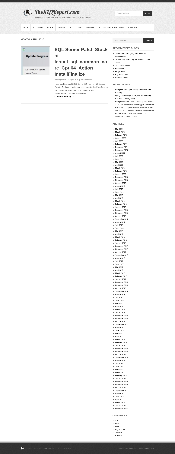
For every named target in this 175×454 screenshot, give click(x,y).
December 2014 (121, 348)
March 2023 (120, 132)
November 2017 (121, 249)
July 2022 (119, 141)
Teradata (61, 27)
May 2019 (119, 195)
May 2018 (119, 231)
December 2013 (121, 381)
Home (25, 27)
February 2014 (121, 375)
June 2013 (119, 396)
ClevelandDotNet (122, 77)
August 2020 (120, 153)
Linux (79, 27)
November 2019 (121, 180)
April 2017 (119, 270)
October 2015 (120, 321)
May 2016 (119, 303)
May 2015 (119, 333)
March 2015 (120, 339)
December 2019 (121, 177)
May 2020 (119, 162)
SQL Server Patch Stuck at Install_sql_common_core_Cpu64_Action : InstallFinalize (81, 62)
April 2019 (119, 198)
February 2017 (121, 276)
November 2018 (121, 213)
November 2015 (121, 318)
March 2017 (120, 273)
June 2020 (119, 159)
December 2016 (121, 282)
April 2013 (119, 399)
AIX (71, 27)
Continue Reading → (64, 96)
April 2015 (119, 336)
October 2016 (120, 288)
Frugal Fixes (120, 71)
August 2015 (120, 327)
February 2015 (121, 342)
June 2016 (119, 300)
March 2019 (120, 201)
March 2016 (120, 309)
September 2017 (121, 255)
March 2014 (120, 372)
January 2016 (120, 312)
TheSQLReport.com (57, 12)
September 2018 (121, 219)
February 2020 (121, 171)
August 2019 (120, 186)
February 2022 (121, 144)
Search (147, 13)
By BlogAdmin (60, 80)
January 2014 (120, 378)
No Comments (86, 80)
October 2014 (120, 354)
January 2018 (120, 243)
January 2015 (120, 345)
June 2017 (119, 264)
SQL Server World (122, 65)
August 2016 (120, 294)
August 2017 (120, 258)
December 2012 (121, 408)
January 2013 (120, 405)
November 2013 (121, 384)
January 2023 (120, 138)
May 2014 (119, 369)
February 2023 (121, 135)
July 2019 (119, 189)
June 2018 (119, 228)
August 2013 (120, 393)
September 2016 (121, 291)
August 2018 (120, 222)
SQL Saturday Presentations (111, 27)
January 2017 (120, 279)
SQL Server (38, 27)
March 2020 (120, 168)
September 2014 (121, 357)
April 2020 (119, 165)
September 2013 (121, 390)
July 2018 (119, 225)
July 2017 (119, 261)
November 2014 (121, 351)
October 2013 (120, 387)
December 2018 (121, 210)
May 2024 (119, 129)
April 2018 (119, 234)
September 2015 (121, 324)
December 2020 (121, 150)
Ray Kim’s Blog (121, 74)
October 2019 (120, 183)
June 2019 (119, 192)
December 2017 (121, 246)
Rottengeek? (120, 68)
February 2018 (121, 240)
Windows (90, 27)
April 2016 (119, 306)
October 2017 (120, 252)
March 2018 (120, 237)
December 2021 (121, 147)
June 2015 (119, 330)
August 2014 (120, 360)
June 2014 (119, 366)
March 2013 (120, 402)
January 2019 (120, 207)
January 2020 (120, 174)
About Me (132, 27)
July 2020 (119, 156)
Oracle (50, 27)
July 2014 (119, 363)
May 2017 (119, 267)
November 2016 (121, 285)
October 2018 (120, 216)
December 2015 (121, 315)
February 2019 (121, 204)
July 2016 (119, 297)
